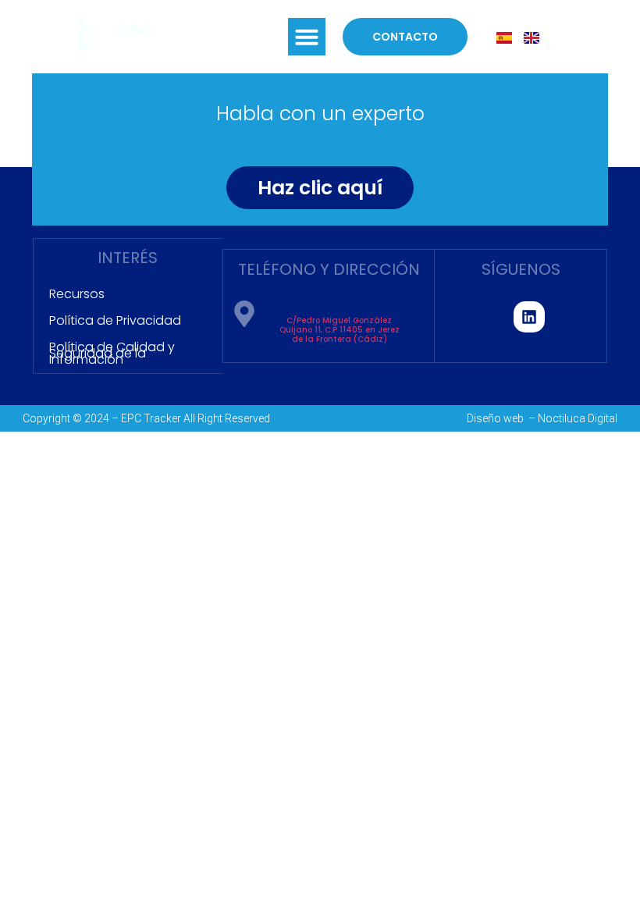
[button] (306, 36)
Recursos (77, 294)
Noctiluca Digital (577, 418)
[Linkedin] (529, 316)
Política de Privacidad (115, 320)
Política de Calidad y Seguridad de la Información (112, 353)
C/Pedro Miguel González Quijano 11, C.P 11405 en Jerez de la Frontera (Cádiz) (339, 330)
